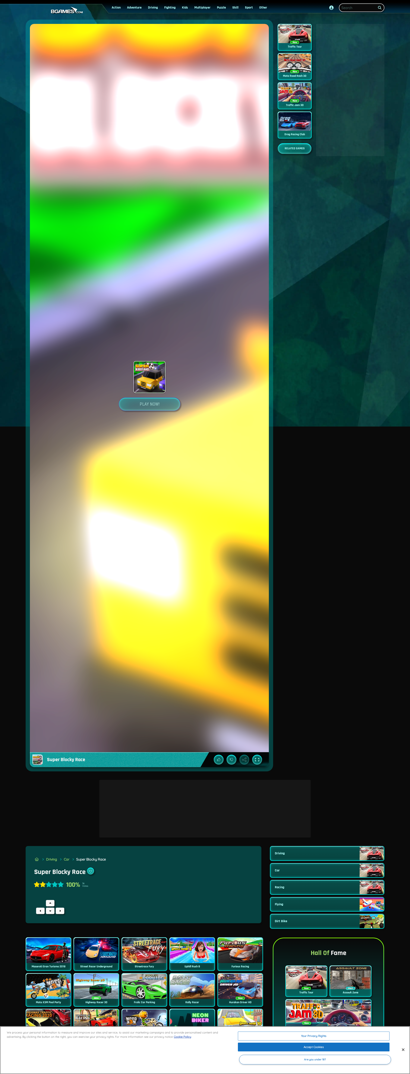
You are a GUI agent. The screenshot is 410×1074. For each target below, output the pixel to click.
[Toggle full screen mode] (257, 759)
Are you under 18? (315, 1059)
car (66, 859)
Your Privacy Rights (313, 1036)
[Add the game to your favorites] (90, 871)
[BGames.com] (36, 859)
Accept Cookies (314, 1047)
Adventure (134, 7)
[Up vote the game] (218, 759)
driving (153, 7)
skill (235, 7)
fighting (170, 7)
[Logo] (66, 10)
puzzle (221, 7)
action (116, 7)
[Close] (403, 1049)
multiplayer (202, 7)
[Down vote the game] (231, 759)
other (263, 7)
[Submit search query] (380, 8)
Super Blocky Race (91, 859)
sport (249, 7)
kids (185, 7)
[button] (331, 8)
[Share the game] (244, 759)
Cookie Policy (182, 1036)
